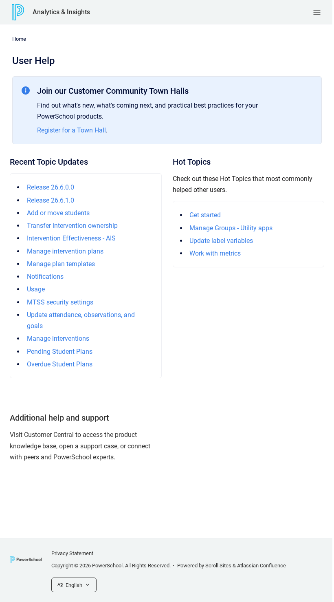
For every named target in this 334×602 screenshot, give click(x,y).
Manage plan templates (61, 264)
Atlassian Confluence (261, 565)
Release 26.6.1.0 (50, 200)
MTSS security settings (60, 302)
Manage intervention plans (65, 251)
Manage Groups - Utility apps (230, 228)
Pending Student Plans (59, 351)
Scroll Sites (218, 565)
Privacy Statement (72, 553)
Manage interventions (58, 338)
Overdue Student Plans (59, 364)
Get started (205, 215)
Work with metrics (215, 253)
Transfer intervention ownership (72, 225)
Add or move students (58, 213)
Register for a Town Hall (71, 130)
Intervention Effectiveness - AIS (71, 238)
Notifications (45, 276)
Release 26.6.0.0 (50, 187)
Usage (36, 289)
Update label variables (221, 241)
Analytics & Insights (61, 12)
